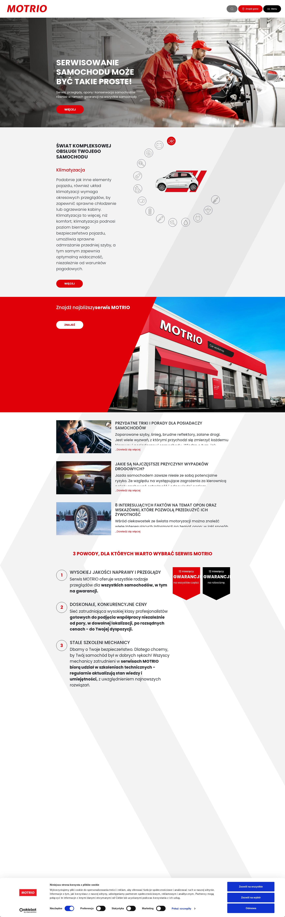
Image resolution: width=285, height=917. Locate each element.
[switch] (101, 908)
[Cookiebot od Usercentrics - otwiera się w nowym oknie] (28, 910)
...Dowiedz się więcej (127, 449)
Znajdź (69, 325)
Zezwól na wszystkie (251, 886)
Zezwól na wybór (251, 897)
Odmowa (251, 908)
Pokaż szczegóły (181, 908)
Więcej (70, 109)
